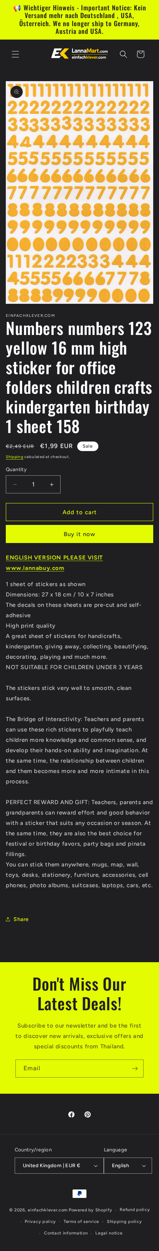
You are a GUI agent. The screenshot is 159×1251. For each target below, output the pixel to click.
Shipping (15, 456)
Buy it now (79, 534)
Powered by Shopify (90, 1210)
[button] (15, 54)
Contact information (66, 1233)
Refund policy (135, 1209)
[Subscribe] (134, 1068)
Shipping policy (124, 1221)
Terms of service (81, 1221)
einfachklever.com (48, 1210)
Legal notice (108, 1233)
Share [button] (21, 919)
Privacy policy (40, 1221)
